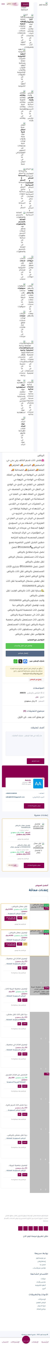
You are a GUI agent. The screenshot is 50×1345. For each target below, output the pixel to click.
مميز (25, 917)
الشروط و (38, 674)
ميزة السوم (42, 1306)
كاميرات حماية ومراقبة (22, 61)
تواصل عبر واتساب (39, 1268)
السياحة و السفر (21, 178)
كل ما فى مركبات (22, 333)
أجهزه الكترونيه (40, 1285)
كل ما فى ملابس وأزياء (30, 116)
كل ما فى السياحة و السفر (22, 202)
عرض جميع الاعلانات (34, 806)
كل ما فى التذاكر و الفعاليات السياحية (29, 208)
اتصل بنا (43, 1265)
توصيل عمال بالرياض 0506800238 (18, 933)
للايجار (24, 968)
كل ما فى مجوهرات (21, 303)
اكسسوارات (28, 109)
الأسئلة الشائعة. (28, 674)
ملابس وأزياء (41, 1282)
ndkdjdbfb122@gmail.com (15, 797)
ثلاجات (22, 29)
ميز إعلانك (12, 865)
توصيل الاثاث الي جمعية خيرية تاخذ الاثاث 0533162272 (17, 959)
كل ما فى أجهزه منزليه (22, 40)
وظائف (22, 95)
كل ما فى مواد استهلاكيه (21, 408)
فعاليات (30, 197)
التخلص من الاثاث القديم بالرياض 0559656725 (16, 1075)
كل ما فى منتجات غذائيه (30, 410)
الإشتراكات (42, 1299)
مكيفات (22, 26)
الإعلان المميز (41, 1303)
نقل (22, 263)
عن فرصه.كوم (41, 1258)
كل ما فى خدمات (22, 275)
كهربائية (22, 431)
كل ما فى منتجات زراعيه (22, 371)
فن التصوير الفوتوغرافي (20, 150)
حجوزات (22, 194)
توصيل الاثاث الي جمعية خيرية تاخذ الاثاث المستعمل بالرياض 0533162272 (17, 1045)
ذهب (23, 293)
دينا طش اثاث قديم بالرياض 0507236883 (15, 1105)
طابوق (22, 433)
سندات (30, 305)
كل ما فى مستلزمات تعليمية (29, 368)
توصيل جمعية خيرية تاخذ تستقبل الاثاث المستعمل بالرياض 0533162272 (15, 989)
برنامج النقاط (41, 1309)
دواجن (31, 268)
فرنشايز (22, 270)
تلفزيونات (21, 75)
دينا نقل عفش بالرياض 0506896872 (17, 1135)
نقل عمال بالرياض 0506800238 (11, 918)
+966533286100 (11, 793)
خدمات (22, 261)
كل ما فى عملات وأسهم (30, 311)
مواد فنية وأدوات (22, 136)
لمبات (23, 429)
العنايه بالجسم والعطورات (20, 222)
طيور (31, 263)
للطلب (19, 944)
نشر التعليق (35, 761)
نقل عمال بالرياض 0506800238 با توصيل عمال (17, 907)
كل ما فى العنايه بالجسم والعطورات (20, 246)
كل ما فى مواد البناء (23, 440)
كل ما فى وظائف (22, 115)
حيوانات (30, 261)
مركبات (22, 316)
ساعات (30, 107)
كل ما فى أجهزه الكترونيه (21, 81)
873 (30, 782)
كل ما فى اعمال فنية (23, 159)
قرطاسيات (28, 362)
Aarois (28, 781)
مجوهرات (21, 288)
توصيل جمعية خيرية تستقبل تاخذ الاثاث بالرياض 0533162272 (15, 1166)
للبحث (19, 917)
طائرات (22, 327)
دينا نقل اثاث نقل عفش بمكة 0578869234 (17, 1015)
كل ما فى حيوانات (30, 273)
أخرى (44, 1289)
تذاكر (31, 199)
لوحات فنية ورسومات (21, 143)
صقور (31, 266)
